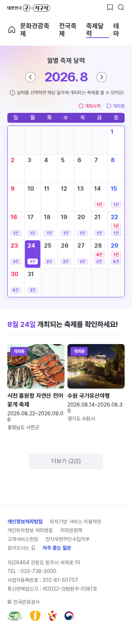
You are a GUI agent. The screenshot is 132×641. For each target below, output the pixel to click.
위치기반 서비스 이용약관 (75, 521)
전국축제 (68, 29)
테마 (116, 29)
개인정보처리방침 (25, 521)
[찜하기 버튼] (110, 7)
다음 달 (101, 77)
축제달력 (95, 29)
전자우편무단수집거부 (67, 539)
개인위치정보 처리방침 (30, 530)
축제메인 (11, 29)
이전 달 (30, 77)
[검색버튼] (121, 7)
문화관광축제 (35, 29)
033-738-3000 (38, 571)
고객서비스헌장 (22, 539)
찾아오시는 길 (21, 548)
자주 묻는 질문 (57, 548)
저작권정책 (71, 530)
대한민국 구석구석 (28, 8)
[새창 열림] (14, 616)
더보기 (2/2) (66, 461)
